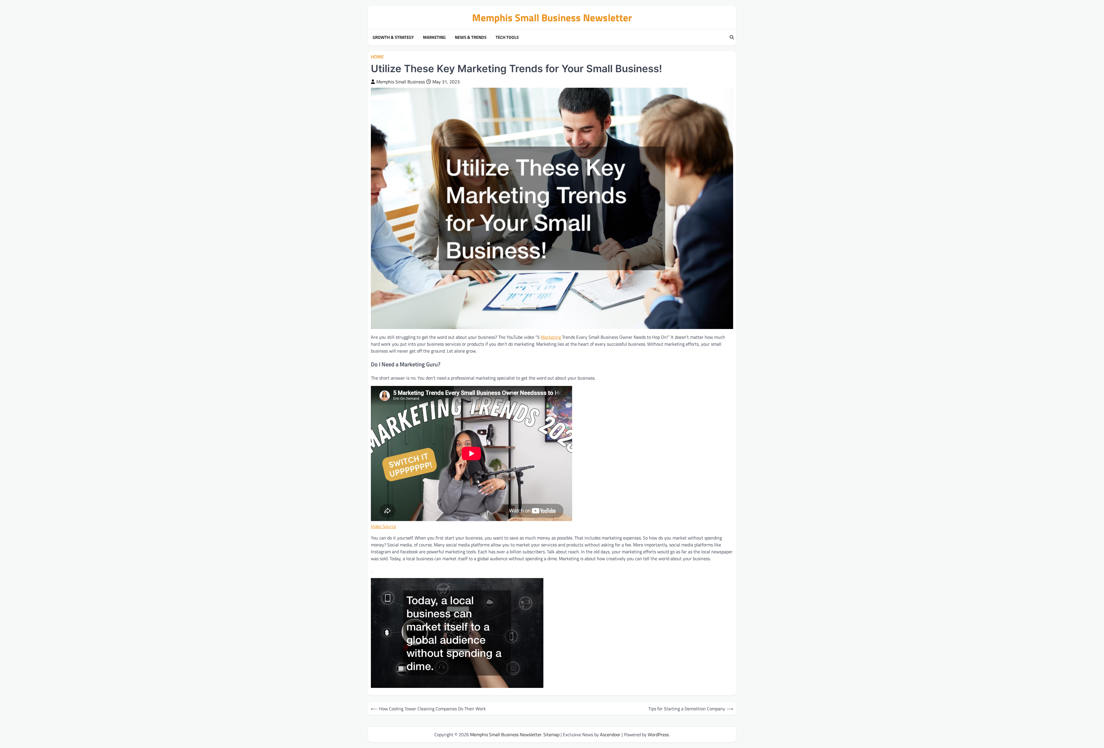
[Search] (731, 37)
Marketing (434, 37)
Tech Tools (507, 37)
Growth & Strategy (393, 37)
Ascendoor (610, 734)
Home (377, 57)
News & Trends (470, 37)
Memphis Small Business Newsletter (552, 17)
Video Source (383, 526)
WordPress (658, 734)
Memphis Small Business (400, 81)
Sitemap (551, 734)
